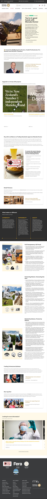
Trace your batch (15, 494)
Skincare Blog (15, 486)
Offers (12, 8)
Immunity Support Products (6, 487)
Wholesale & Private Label (26, 487)
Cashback (41, 8)
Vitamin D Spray (5, 489)
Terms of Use (24, 483)
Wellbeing (17, 8)
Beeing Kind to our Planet (26, 493)
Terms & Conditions (25, 482)
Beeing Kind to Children (26, 490)
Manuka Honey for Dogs (6, 493)
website (12, 146)
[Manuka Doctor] (6, 5)
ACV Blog (14, 485)
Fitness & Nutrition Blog (17, 489)
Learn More (27, 70)
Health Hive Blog (15, 487)
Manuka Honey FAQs (16, 490)
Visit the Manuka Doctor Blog (23, 451)
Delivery (14, 482)
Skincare (35, 8)
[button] (6, 126)
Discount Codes (15, 496)
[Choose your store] (40, 5)
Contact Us (15, 483)
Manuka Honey (5, 8)
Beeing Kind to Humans (26, 489)
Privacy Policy (24, 485)
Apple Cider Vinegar (26, 8)
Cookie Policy (24, 486)
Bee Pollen (4, 485)
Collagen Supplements (6, 490)
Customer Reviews (16, 493)
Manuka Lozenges (5, 483)
